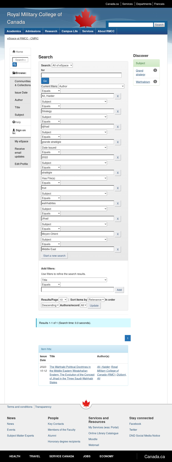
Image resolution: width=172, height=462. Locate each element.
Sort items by (78, 299)
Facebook (135, 424)
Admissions (33, 31)
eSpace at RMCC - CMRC (23, 38)
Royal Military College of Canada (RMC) (108, 370)
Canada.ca (112, 4)
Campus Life (70, 31)
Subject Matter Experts (20, 435)
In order (110, 299)
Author (19, 100)
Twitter (133, 430)
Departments (144, 4)
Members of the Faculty (61, 430)
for (43, 70)
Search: (46, 65)
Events (11, 430)
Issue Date (21, 92)
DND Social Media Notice (144, 435)
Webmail (94, 445)
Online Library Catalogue (103, 433)
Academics (14, 31)
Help (18, 122)
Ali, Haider (103, 367)
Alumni (52, 435)
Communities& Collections (23, 83)
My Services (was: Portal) (104, 427)
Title (17, 107)
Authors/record (69, 305)
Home (19, 52)
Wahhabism (143, 82)
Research (51, 31)
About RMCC (106, 31)
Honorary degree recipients (64, 441)
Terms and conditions (19, 407)
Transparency (43, 407)
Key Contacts (56, 424)
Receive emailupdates (20, 152)
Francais (159, 4)
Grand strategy (140, 72)
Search (159, 25)
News (10, 424)
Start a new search (54, 256)
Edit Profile (21, 164)
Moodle (93, 439)
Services (127, 4)
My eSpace (21, 141)
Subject (19, 115)
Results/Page (49, 299)
